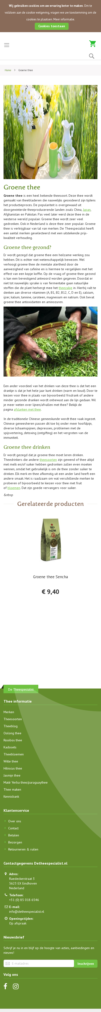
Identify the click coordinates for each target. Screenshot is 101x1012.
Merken (9, 712)
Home (8, 70)
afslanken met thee (27, 409)
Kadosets (10, 747)
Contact (13, 828)
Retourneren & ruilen (23, 849)
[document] (50, 16)
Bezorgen (15, 842)
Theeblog (11, 726)
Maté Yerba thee (15, 782)
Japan (87, 210)
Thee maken (12, 789)
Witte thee (11, 761)
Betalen (13, 835)
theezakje (65, 288)
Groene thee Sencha (50, 576)
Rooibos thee (13, 740)
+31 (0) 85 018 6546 (24, 900)
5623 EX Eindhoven (23, 883)
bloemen (14, 488)
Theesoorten (13, 719)
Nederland (16, 888)
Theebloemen (14, 754)
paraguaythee (38, 782)
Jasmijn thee (12, 775)
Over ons (14, 821)
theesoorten (48, 460)
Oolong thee (12, 733)
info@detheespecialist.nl (26, 911)
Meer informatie (63, 19)
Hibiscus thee (13, 768)
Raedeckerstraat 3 (22, 879)
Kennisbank (11, 796)
